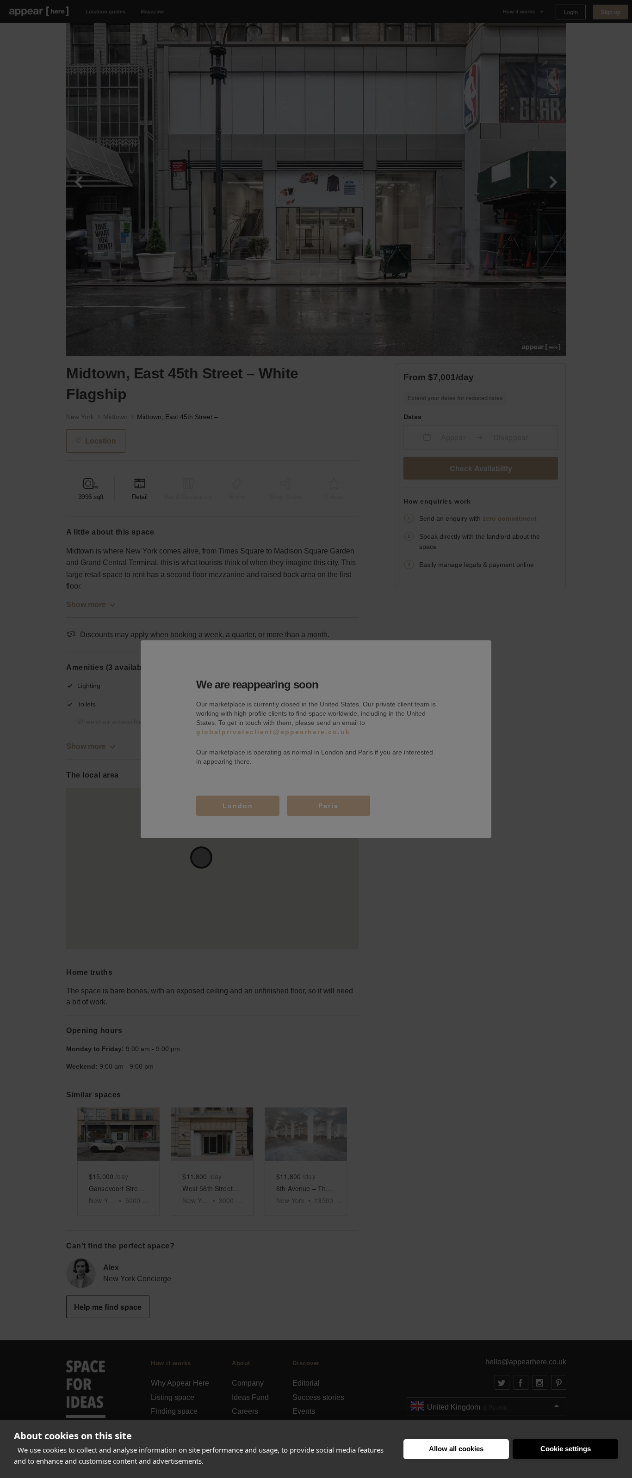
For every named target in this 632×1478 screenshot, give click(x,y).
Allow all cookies (456, 1449)
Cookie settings (565, 1449)
